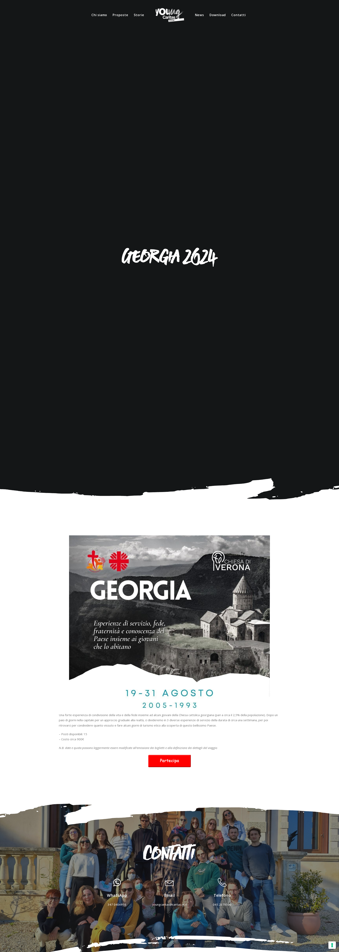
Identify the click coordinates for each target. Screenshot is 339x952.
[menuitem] (99, 15)
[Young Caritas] (169, 15)
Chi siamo (99, 15)
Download (218, 15)
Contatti (238, 15)
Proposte (120, 15)
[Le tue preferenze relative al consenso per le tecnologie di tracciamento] (332, 945)
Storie (139, 15)
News (199, 15)
